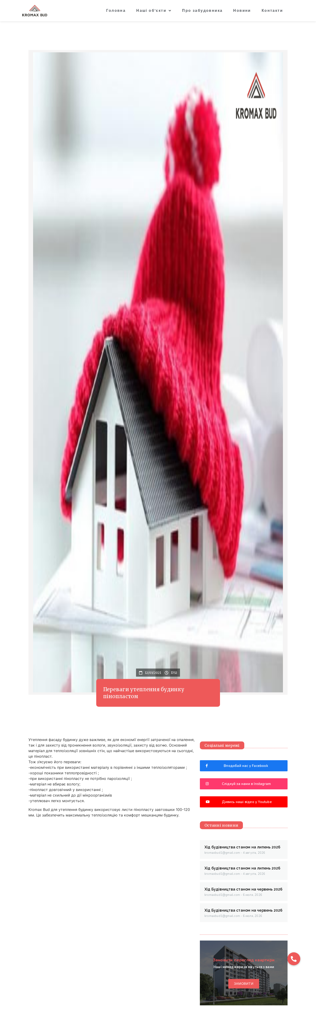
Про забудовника (202, 10)
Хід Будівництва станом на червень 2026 (243, 889)
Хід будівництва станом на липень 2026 (242, 847)
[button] (293, 958)
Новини (242, 10)
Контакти (272, 10)
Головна (116, 10)
